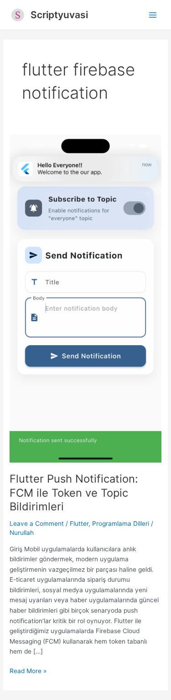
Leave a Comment (37, 523)
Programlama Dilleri (120, 523)
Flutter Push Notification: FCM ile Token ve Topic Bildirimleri (74, 493)
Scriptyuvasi (59, 14)
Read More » (28, 671)
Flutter (79, 523)
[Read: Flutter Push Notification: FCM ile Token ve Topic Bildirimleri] (85, 298)
